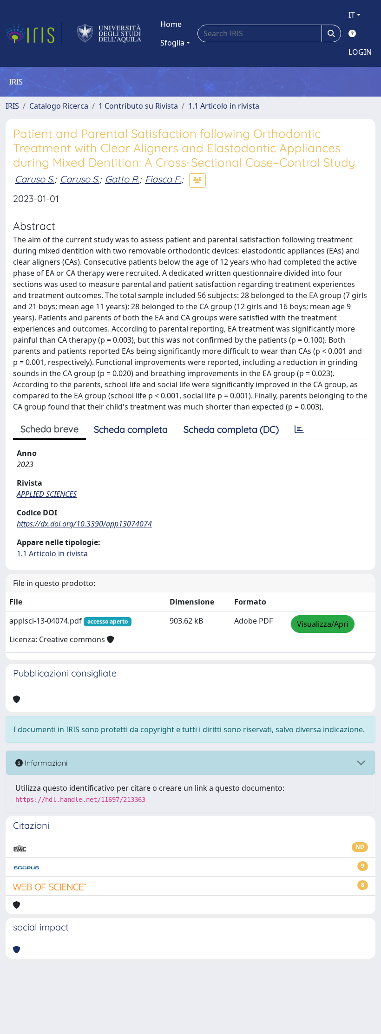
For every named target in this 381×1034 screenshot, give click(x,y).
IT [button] (351, 15)
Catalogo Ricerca (58, 106)
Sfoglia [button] (172, 43)
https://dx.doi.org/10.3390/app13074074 (84, 524)
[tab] (299, 429)
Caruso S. (34, 179)
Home (171, 24)
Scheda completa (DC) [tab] (231, 429)
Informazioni (45, 762)
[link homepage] (34, 33)
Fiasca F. (163, 179)
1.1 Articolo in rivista (223, 106)
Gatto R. (122, 179)
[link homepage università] (109, 33)
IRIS (12, 106)
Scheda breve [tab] (49, 429)
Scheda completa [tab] (131, 429)
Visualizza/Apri (322, 624)
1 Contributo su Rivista (138, 106)
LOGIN (360, 52)
